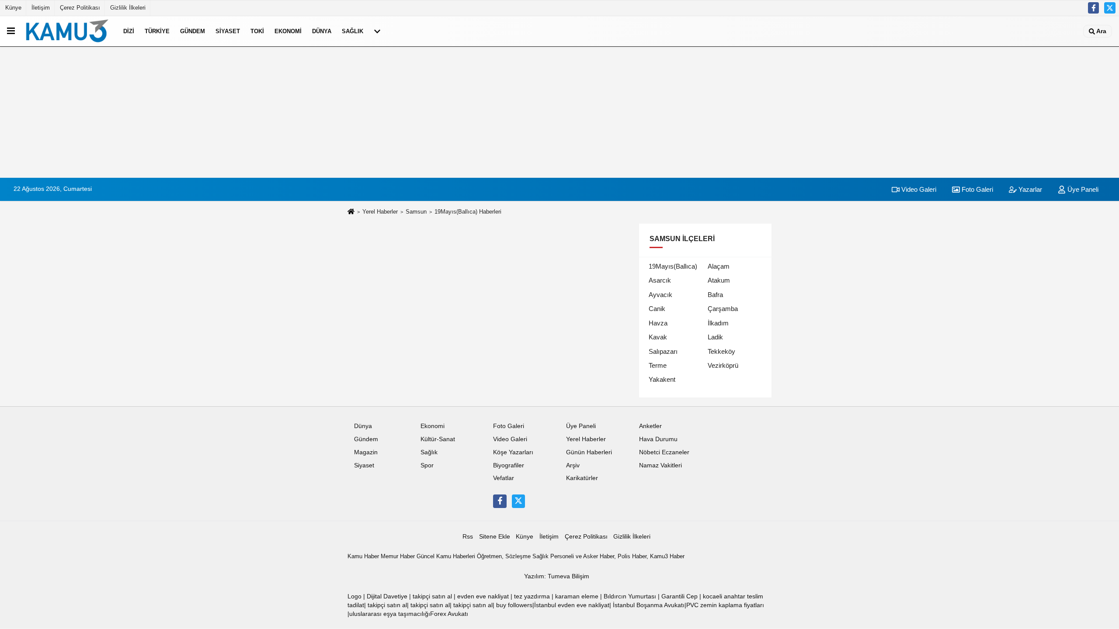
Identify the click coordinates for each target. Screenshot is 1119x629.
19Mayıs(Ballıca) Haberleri (467, 211)
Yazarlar (1029, 189)
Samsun (416, 211)
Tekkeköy (721, 351)
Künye (13, 7)
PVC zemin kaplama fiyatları (725, 605)
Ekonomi (288, 31)
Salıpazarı (663, 351)
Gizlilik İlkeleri (128, 7)
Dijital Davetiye (387, 596)
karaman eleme (576, 596)
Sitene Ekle (494, 536)
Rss (467, 536)
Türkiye (157, 31)
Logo (354, 596)
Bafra (715, 294)
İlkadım (718, 323)
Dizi (128, 31)
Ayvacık (660, 294)
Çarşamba (723, 308)
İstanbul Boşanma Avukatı (649, 605)
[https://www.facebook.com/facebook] (1093, 8)
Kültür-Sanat (437, 439)
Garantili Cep (679, 596)
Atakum (719, 280)
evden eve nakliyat (483, 596)
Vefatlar (503, 478)
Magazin (366, 452)
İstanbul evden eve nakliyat (571, 605)
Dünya (321, 31)
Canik (657, 308)
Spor (427, 465)
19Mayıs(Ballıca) (673, 266)
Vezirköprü (723, 365)
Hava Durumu (658, 439)
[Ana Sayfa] (351, 212)
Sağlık (352, 31)
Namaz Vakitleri (660, 465)
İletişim (40, 7)
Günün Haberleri (589, 452)
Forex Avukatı (449, 614)
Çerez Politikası (80, 7)
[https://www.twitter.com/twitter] (1110, 8)
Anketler (650, 426)
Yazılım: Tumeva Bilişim (556, 576)
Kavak (658, 337)
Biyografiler (508, 465)
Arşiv (573, 465)
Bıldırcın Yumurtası (630, 596)
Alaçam (719, 266)
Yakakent (662, 379)
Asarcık (660, 280)
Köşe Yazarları (513, 452)
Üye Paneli (1082, 189)
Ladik (715, 337)
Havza (658, 323)
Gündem (192, 31)
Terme (658, 365)
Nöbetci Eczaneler (664, 452)
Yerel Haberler (380, 211)
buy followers (514, 605)
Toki (257, 31)
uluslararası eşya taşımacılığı (389, 614)
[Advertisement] (559, 112)
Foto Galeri (976, 189)
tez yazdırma (532, 596)
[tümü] (377, 31)
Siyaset (227, 31)
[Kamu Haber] (67, 31)
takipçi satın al (432, 596)
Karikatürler (582, 478)
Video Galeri (918, 189)
